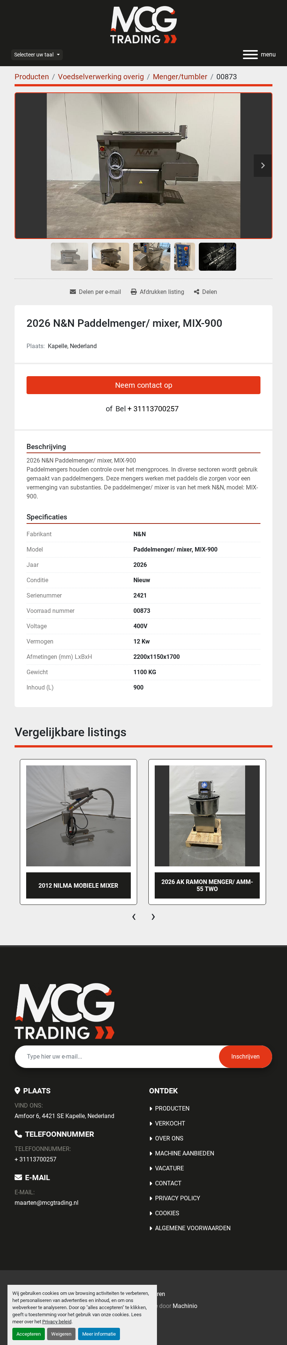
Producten (172, 1108)
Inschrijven (245, 1056)
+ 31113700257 (153, 408)
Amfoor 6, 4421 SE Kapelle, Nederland (64, 1116)
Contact (168, 1183)
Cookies (167, 1213)
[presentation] (134, 916)
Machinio (185, 1305)
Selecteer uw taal (33, 55)
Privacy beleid (56, 1321)
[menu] (250, 54)
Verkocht (170, 1123)
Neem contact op (143, 385)
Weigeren (61, 1334)
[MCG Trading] (64, 1010)
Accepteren (28, 1334)
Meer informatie (99, 1334)
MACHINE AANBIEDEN (184, 1153)
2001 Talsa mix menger (207, 885)
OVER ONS (169, 1138)
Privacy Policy (177, 1198)
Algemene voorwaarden (193, 1228)
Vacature (169, 1168)
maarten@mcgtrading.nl (46, 1202)
